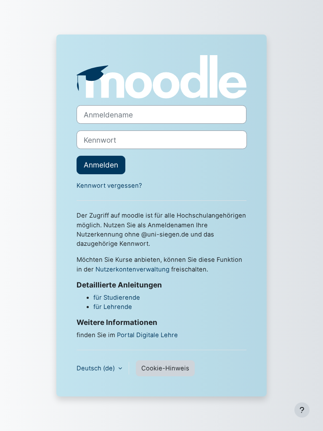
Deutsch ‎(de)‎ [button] (96, 368)
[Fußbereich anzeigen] (302, 410)
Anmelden (101, 164)
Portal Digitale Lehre (147, 335)
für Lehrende (112, 307)
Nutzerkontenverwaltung (132, 269)
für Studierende (116, 297)
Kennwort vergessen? (109, 185)
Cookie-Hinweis (165, 368)
